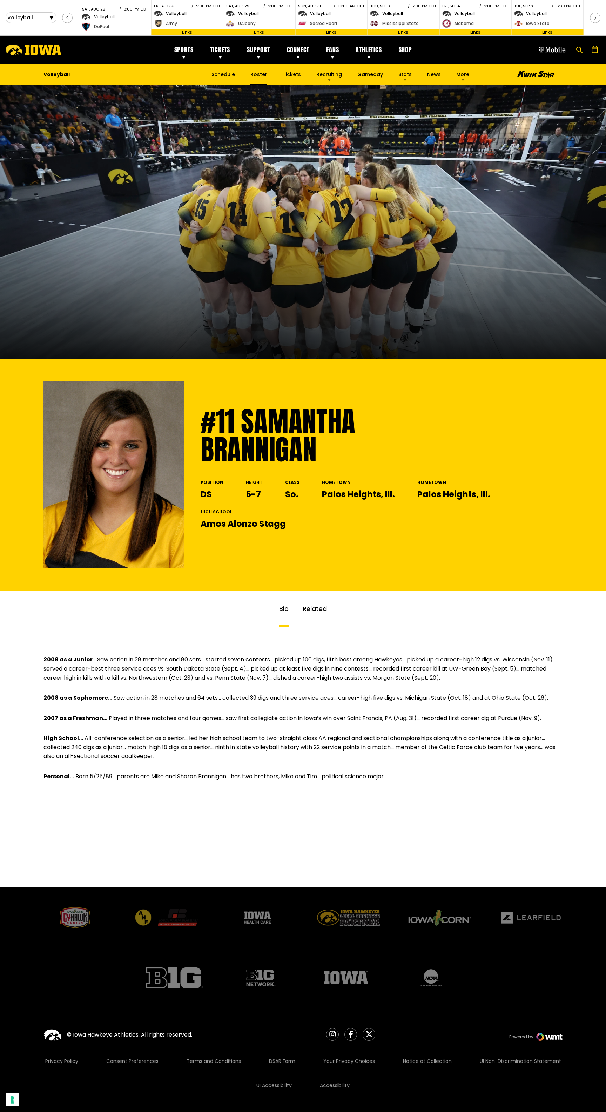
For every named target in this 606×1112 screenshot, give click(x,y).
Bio (284, 608)
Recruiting (329, 74)
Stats (405, 74)
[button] (67, 18)
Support (258, 49)
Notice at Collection (427, 1061)
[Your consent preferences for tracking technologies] (12, 1099)
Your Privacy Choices (349, 1061)
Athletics (369, 49)
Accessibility (335, 1085)
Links (187, 32)
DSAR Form (282, 1061)
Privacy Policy (61, 1061)
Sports (184, 49)
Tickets (220, 49)
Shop (405, 49)
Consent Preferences (132, 1061)
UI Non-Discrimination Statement (520, 1061)
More (462, 74)
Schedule (223, 74)
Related (315, 608)
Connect (298, 49)
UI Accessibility (274, 1085)
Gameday (370, 74)
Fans (332, 49)
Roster (258, 74)
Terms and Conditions (214, 1061)
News (434, 74)
